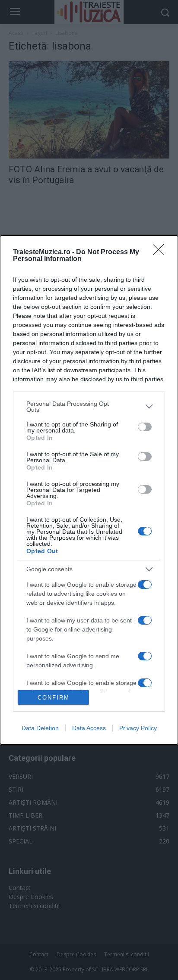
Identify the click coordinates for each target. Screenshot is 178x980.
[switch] (145, 427)
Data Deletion (40, 728)
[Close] (161, 252)
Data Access (89, 728)
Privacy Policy (138, 728)
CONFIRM (54, 697)
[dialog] (89, 490)
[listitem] (89, 407)
